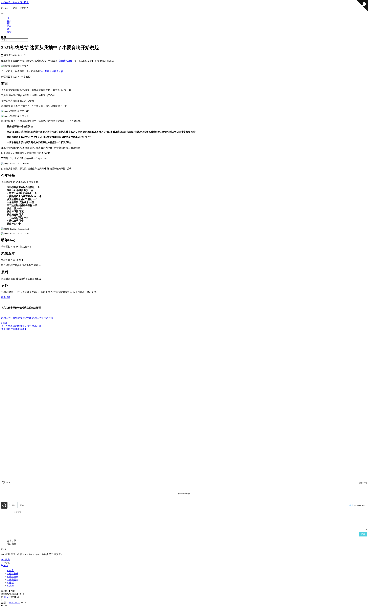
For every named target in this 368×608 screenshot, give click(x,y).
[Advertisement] (184, 351)
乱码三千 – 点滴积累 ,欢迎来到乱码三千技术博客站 (27, 318)
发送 (363, 534)
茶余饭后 (5, 297)
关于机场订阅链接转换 (13, 329)
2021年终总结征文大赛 (51, 71)
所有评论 (363, 483)
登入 (351, 505)
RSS (5, 565)
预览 (22, 505)
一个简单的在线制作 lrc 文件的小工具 (22, 326)
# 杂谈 (4, 323)
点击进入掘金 (65, 60)
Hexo (6, 597)
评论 (14, 505)
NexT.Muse (14, 602)
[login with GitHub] (4, 505)
